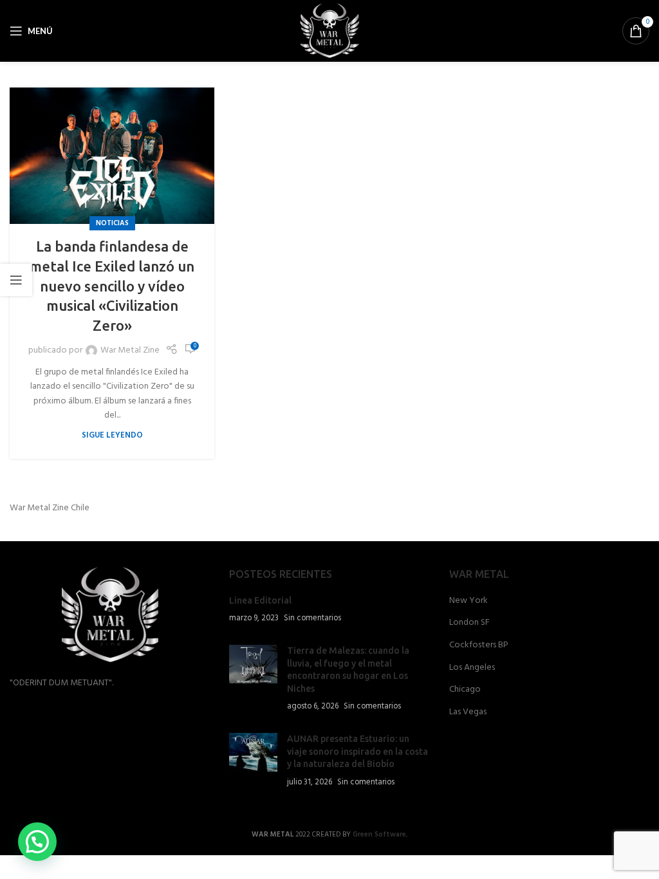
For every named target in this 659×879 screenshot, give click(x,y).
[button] (37, 841)
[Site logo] (330, 31)
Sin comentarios (312, 618)
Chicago (465, 689)
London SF (469, 622)
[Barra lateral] (16, 280)
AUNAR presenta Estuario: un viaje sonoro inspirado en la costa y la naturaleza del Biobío (357, 751)
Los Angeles (472, 668)
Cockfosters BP (478, 645)
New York (468, 601)
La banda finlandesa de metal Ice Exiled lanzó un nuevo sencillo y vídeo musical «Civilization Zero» (112, 285)
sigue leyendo (112, 435)
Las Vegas (468, 712)
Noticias (112, 223)
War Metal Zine (130, 351)
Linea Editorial (260, 600)
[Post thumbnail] (253, 679)
